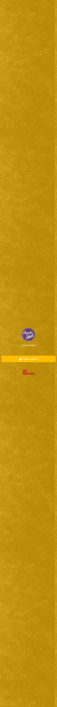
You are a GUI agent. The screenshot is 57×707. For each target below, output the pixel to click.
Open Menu (30, 359)
